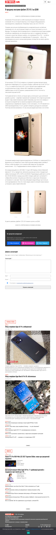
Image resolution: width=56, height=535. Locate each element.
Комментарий (8, 258)
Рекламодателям (8, 526)
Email (7, 279)
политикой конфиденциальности (25, 283)
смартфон (23, 6)
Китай (10, 6)
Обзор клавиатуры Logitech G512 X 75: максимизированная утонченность (20, 430)
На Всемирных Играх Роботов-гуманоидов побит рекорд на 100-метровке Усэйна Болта (24, 493)
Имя (6, 276)
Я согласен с (21, 283)
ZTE (6, 6)
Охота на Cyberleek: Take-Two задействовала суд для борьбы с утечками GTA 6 (22, 500)
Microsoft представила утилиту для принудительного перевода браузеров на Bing (22, 490)
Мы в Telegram (43, 243)
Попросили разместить (16, 6)
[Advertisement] (17, 308)
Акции (26, 527)
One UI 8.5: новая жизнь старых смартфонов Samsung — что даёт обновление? (22, 426)
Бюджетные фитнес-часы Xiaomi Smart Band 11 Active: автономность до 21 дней (22, 486)
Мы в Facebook (14, 243)
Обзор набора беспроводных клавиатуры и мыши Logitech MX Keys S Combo (21, 423)
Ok (28, 532)
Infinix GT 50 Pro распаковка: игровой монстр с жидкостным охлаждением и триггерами (24, 433)
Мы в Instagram (29, 243)
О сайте (7, 525)
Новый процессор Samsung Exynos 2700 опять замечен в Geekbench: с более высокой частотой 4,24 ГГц (27, 497)
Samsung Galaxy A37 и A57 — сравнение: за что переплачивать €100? (20, 437)
